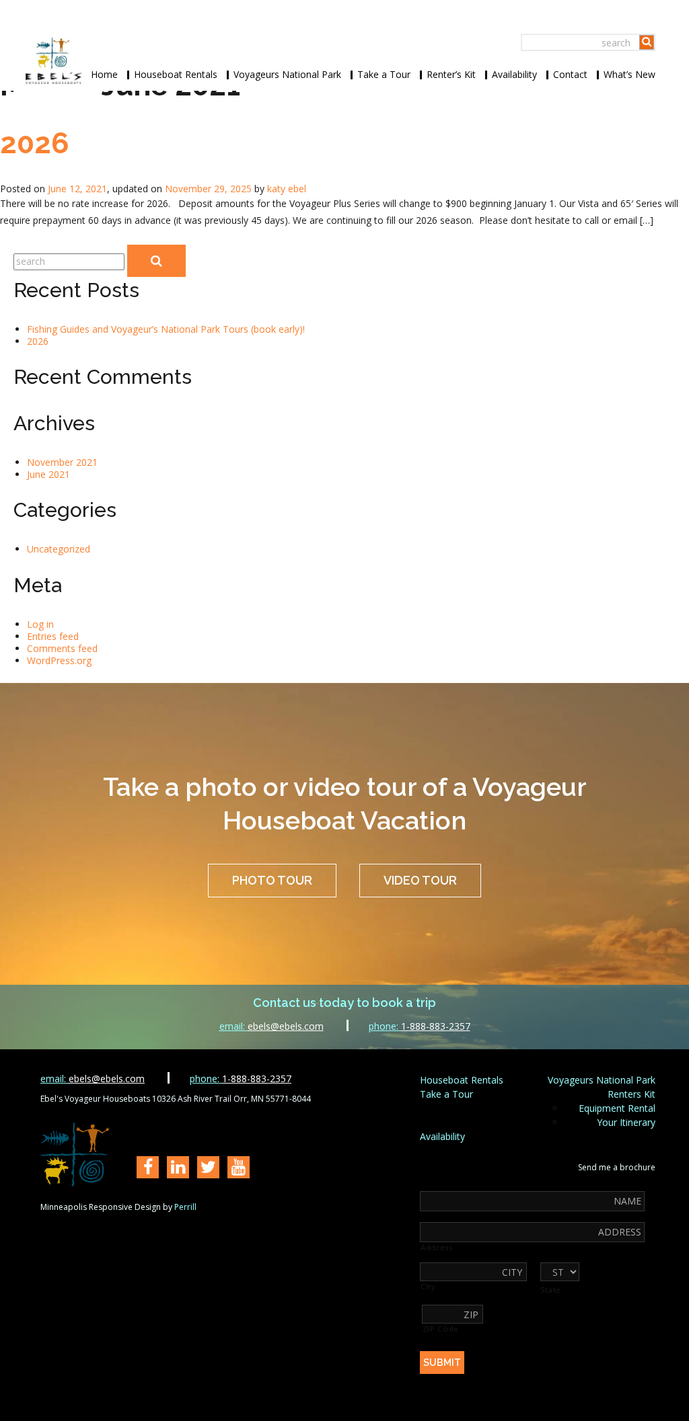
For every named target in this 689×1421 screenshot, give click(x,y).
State (550, 1290)
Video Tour (420, 880)
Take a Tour (383, 74)
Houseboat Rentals (175, 74)
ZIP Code (441, 1329)
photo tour (272, 880)
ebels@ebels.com (271, 1026)
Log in (40, 624)
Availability (514, 74)
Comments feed (62, 648)
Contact (570, 74)
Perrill (185, 1207)
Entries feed (53, 636)
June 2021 (48, 474)
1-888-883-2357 (419, 1026)
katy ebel (286, 188)
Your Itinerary (626, 1122)
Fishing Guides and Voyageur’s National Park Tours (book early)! (166, 329)
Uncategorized (58, 548)
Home (104, 74)
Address (437, 1247)
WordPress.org (59, 660)
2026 (34, 143)
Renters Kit (631, 1094)
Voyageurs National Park (287, 74)
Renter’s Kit (451, 74)
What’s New (629, 74)
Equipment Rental (617, 1108)
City (428, 1286)
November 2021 (62, 462)
